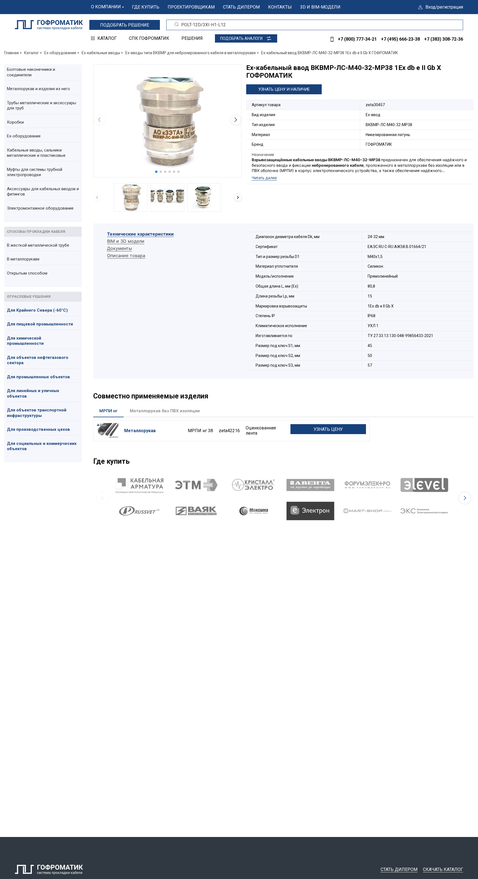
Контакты (280, 7)
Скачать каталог (443, 869)
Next (464, 498)
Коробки (15, 122)
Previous (102, 498)
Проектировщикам (191, 7)
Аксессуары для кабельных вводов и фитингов (43, 191)
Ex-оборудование (24, 136)
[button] (156, 172)
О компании (106, 6)
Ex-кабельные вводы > (102, 53)
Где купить (145, 7)
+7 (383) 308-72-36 (443, 39)
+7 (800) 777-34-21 (357, 39)
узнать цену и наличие (284, 89)
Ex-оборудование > (61, 53)
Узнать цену (328, 429)
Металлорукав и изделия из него (38, 88)
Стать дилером (241, 7)
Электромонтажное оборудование (40, 208)
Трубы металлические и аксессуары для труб (41, 105)
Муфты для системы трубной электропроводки (34, 172)
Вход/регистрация (444, 7)
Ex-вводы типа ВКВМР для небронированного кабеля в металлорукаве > (192, 53)
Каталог (107, 38)
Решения (192, 38)
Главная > (13, 53)
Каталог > (33, 53)
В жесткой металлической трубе (38, 245)
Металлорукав (140, 430)
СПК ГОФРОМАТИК (149, 38)
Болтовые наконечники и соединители (31, 72)
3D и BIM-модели (320, 7)
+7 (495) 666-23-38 (400, 39)
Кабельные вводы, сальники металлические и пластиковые (36, 153)
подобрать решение (124, 25)
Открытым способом (27, 273)
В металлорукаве (23, 259)
